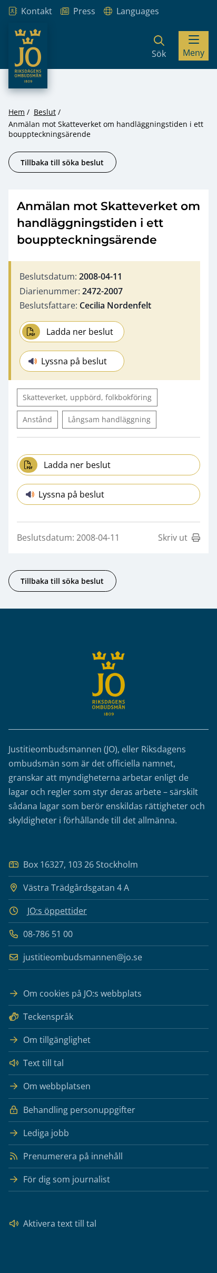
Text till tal (43, 1063)
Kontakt (36, 11)
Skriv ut (173, 537)
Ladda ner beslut (79, 331)
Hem (16, 112)
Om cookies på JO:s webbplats (82, 993)
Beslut (45, 112)
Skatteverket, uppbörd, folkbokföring (87, 397)
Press (84, 11)
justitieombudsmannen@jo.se (82, 957)
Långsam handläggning (109, 419)
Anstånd (37, 419)
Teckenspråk (48, 1016)
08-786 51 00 (48, 934)
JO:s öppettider (57, 911)
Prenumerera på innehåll (73, 1156)
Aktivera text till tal (59, 1223)
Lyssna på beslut (74, 361)
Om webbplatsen (57, 1086)
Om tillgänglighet (57, 1040)
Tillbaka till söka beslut (62, 162)
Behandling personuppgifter (79, 1110)
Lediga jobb (46, 1133)
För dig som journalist (66, 1179)
